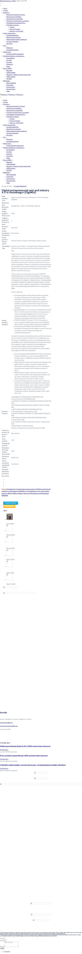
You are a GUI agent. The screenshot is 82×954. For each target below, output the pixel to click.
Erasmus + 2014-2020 (16, 31)
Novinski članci (10, 89)
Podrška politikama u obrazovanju (13, 56)
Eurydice (9, 60)
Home (5, 8)
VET (4, 46)
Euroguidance (10, 58)
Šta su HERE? (7, 68)
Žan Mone (9, 44)
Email (2, 941)
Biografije (9, 71)
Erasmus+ (6, 13)
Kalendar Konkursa (10, 503)
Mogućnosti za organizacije (14, 19)
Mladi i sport (7, 52)
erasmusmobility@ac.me (28, 740)
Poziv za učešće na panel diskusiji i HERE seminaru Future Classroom (24, 756)
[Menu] (19, 25)
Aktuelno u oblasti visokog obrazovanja (18, 75)
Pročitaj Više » (4, 750)
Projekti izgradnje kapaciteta (15, 54)
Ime (1, 938)
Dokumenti (9, 85)
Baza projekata (9, 506)
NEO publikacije (11, 83)
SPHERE (9, 79)
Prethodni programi (12, 25)
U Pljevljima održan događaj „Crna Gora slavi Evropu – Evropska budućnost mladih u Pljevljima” (33, 765)
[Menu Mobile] (0, 3)
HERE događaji (10, 73)
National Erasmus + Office (8, 1)
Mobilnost (9, 48)
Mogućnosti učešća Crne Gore (15, 15)
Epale (8, 66)
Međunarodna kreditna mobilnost (16, 39)
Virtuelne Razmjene (12, 42)
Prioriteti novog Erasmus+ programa (17, 21)
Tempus (12, 27)
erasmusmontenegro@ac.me (9, 726)
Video (8, 91)
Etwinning (9, 64)
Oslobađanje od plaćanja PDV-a (15, 23)
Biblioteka (6, 81)
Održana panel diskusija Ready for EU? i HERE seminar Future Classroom (25, 746)
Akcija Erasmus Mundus (13, 37)
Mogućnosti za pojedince (13, 17)
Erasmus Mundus (15, 29)
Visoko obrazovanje (9, 33)
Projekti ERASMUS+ (20, 186)
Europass (9, 62)
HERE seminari (10, 77)
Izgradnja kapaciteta (12, 35)
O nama (5, 11)
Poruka (2, 946)
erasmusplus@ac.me (6, 723)
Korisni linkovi (10, 87)
